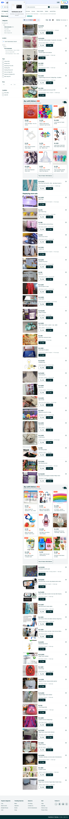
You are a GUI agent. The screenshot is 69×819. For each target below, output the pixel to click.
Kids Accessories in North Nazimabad (30, 13)
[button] (31, 20)
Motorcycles (27, 11)
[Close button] (24, 2)
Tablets (46, 11)
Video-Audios (40, 11)
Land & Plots (53, 11)
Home (2, 13)
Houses (33, 11)
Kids (6, 13)
